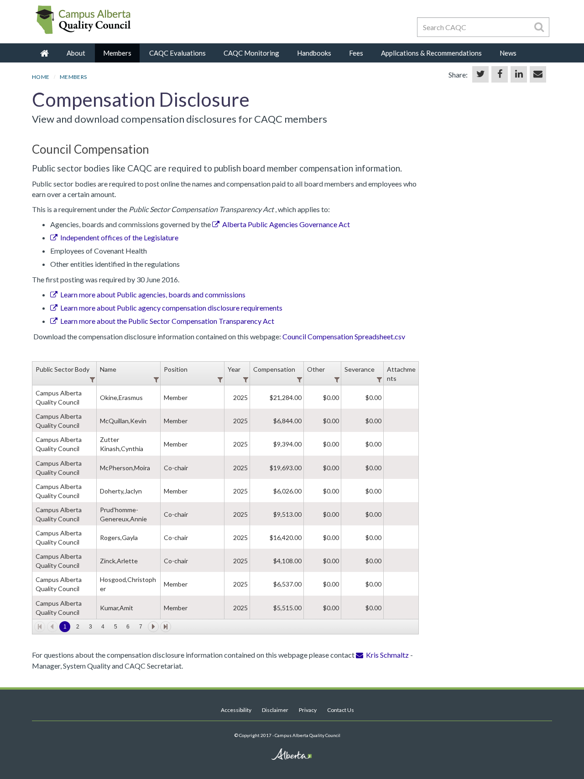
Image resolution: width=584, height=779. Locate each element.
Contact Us (340, 709)
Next (153, 627)
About (76, 53)
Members (117, 53)
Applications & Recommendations (431, 53)
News (508, 53)
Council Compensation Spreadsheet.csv (343, 336)
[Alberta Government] (87, 35)
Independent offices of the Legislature (119, 237)
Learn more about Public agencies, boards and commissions (152, 294)
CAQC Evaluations (177, 53)
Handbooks (314, 53)
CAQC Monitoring (251, 53)
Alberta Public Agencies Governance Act (286, 224)
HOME (41, 76)
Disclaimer (275, 709)
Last (166, 627)
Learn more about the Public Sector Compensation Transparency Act (167, 321)
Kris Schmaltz (388, 654)
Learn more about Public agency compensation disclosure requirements (171, 307)
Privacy (308, 709)
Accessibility (236, 709)
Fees (356, 53)
